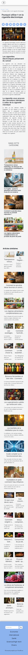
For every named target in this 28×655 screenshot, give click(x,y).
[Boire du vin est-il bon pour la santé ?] (20, 600)
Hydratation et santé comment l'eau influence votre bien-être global (14, 482)
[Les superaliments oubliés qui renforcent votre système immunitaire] (14, 394)
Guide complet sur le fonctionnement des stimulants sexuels (14, 456)
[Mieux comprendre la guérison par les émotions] (19, 515)
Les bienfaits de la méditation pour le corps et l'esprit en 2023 (14, 430)
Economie (14, 632)
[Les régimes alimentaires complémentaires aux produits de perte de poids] (13, 224)
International (14, 635)
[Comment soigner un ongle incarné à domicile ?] (8, 515)
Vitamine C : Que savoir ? (8, 542)
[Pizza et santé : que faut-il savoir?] (19, 555)
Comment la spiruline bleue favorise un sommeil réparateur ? (12, 212)
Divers (14, 645)
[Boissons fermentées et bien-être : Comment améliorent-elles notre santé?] (14, 369)
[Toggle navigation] (4, 2)
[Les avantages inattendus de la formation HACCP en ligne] (8, 326)
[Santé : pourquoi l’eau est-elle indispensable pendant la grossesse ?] (9, 600)
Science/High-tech (14, 642)
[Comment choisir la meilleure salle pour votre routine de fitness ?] (8, 346)
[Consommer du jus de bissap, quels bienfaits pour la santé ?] (19, 535)
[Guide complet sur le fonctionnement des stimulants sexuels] (14, 446)
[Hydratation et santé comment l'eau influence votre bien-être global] (14, 472)
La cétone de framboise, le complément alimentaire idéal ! (14, 587)
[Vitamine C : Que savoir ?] (8, 535)
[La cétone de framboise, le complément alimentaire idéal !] (14, 577)
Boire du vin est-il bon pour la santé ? (20, 607)
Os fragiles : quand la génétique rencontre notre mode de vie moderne (12, 190)
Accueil (2, 9)
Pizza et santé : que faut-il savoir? (19, 562)
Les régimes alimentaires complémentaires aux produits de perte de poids (12, 234)
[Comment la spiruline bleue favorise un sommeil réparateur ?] (13, 202)
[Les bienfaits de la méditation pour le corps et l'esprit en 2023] (14, 420)
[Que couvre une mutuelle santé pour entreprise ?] (20, 494)
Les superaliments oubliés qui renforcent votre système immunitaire (14, 404)
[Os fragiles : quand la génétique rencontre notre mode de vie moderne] (13, 180)
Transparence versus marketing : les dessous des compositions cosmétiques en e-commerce (13, 167)
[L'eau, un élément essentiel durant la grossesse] (8, 555)
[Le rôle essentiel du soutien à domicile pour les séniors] (19, 346)
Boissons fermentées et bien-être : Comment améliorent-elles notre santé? (14, 379)
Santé (7, 9)
